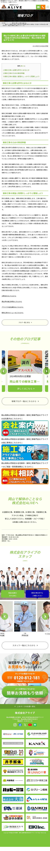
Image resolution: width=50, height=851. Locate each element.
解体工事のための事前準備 (14, 73)
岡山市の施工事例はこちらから (12, 301)
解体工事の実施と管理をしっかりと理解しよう (21, 76)
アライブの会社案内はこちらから (12, 307)
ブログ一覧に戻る (24, 322)
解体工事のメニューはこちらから (12, 313)
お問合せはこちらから (9, 296)
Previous (3, 371)
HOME (4, 23)
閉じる (23, 66)
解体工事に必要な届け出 (19, 23)
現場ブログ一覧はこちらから (24, 401)
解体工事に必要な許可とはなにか (16, 70)
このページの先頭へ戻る (26, 706)
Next (46, 371)
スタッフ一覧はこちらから (24, 645)
